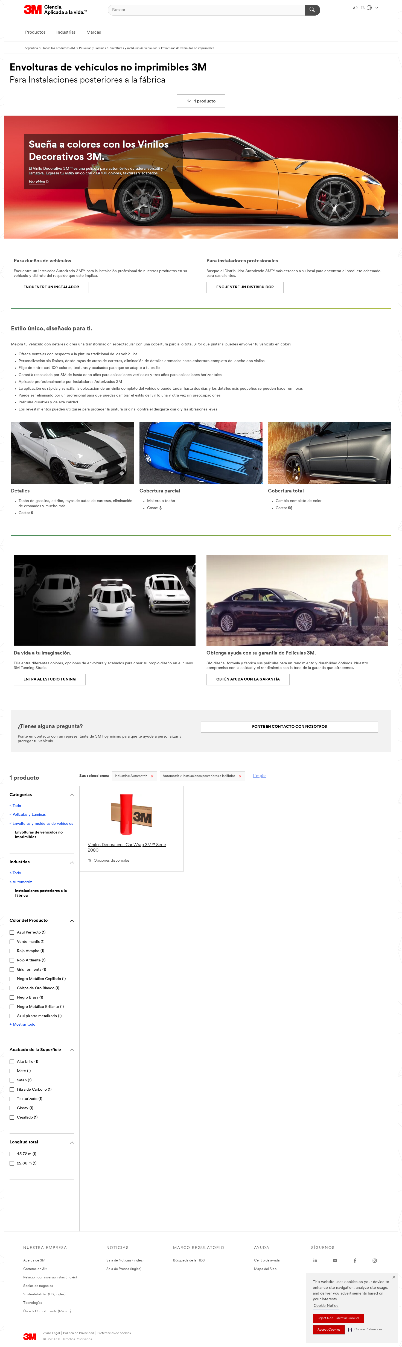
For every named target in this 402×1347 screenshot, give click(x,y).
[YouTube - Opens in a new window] (335, 1261)
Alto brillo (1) (27, 1062)
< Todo (15, 806)
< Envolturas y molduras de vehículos (41, 824)
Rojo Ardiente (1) (31, 960)
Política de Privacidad (78, 1333)
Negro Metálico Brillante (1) (40, 1007)
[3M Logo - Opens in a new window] (55, 10)
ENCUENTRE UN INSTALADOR (51, 287)
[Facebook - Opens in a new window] (355, 1261)
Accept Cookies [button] (328, 1329)
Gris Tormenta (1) (31, 970)
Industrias (65, 32)
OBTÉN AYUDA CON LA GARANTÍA (248, 679)
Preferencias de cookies (114, 1333)
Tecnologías (32, 1303)
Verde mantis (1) (30, 942)
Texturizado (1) (29, 1099)
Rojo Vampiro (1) (30, 951)
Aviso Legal (51, 1333)
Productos (35, 32)
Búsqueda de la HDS (189, 1260)
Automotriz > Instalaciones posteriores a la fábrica (199, 776)
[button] (365, 1329)
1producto (204, 101)
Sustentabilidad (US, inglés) (44, 1294)
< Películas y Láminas (28, 815)
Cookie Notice (326, 1306)
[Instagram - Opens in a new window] (375, 1261)
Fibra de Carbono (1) (34, 1090)
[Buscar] (312, 10)
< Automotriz (21, 882)
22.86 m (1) (26, 1163)
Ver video (37, 182)
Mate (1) (24, 1071)
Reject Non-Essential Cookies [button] (338, 1318)
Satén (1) (24, 1080)
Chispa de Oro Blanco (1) (38, 988)
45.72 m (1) (26, 1154)
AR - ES (359, 8)
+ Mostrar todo (22, 1025)
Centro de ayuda (267, 1260)
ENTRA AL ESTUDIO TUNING (50, 679)
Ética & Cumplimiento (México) (47, 1311)
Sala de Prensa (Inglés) (123, 1269)
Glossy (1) (25, 1108)
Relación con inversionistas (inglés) (50, 1277)
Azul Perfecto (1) (31, 933)
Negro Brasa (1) (30, 998)
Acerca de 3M (34, 1260)
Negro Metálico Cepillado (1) (41, 979)
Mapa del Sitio (265, 1269)
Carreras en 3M (35, 1269)
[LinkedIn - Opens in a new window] (315, 1261)
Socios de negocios (38, 1286)
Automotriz (131, 776)
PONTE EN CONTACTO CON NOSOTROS (289, 727)
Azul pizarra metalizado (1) (39, 1016)
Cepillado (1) (27, 1118)
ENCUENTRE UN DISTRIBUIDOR (245, 287)
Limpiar (259, 776)
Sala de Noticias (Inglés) (125, 1260)
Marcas (93, 32)
